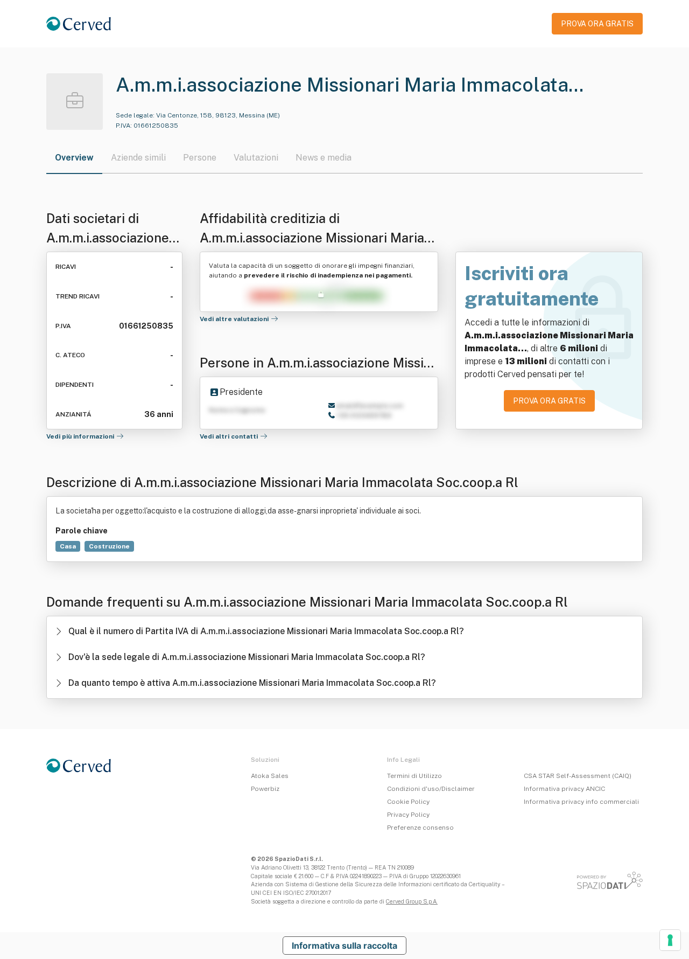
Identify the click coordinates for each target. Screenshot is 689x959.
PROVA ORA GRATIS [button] (597, 23)
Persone (199, 157)
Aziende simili (138, 157)
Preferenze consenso (420, 827)
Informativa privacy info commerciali (581, 801)
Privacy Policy (408, 814)
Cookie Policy (408, 801)
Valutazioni (256, 157)
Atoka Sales (270, 776)
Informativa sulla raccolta (344, 945)
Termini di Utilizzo (414, 776)
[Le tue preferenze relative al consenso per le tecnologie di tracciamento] (670, 940)
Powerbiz (265, 789)
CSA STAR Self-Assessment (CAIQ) (577, 776)
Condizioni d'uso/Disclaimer (431, 789)
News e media (323, 157)
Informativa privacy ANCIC (564, 789)
